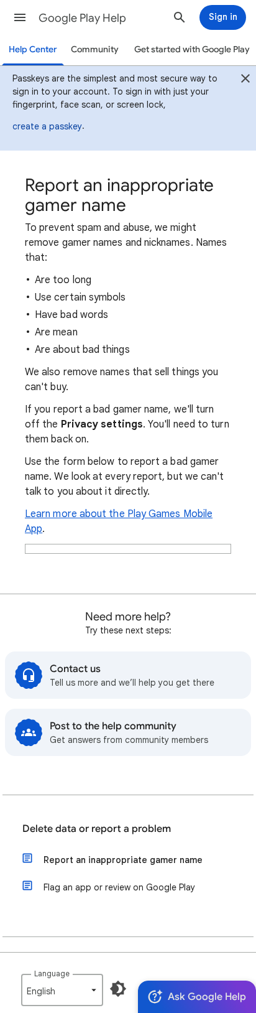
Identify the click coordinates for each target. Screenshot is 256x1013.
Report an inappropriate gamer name (123, 860)
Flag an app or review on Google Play (119, 887)
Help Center (33, 49)
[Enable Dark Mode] (118, 989)
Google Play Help (82, 18)
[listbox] (62, 990)
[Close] (245, 80)
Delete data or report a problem (96, 829)
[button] (20, 17)
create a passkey (47, 126)
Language (52, 973)
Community (95, 49)
